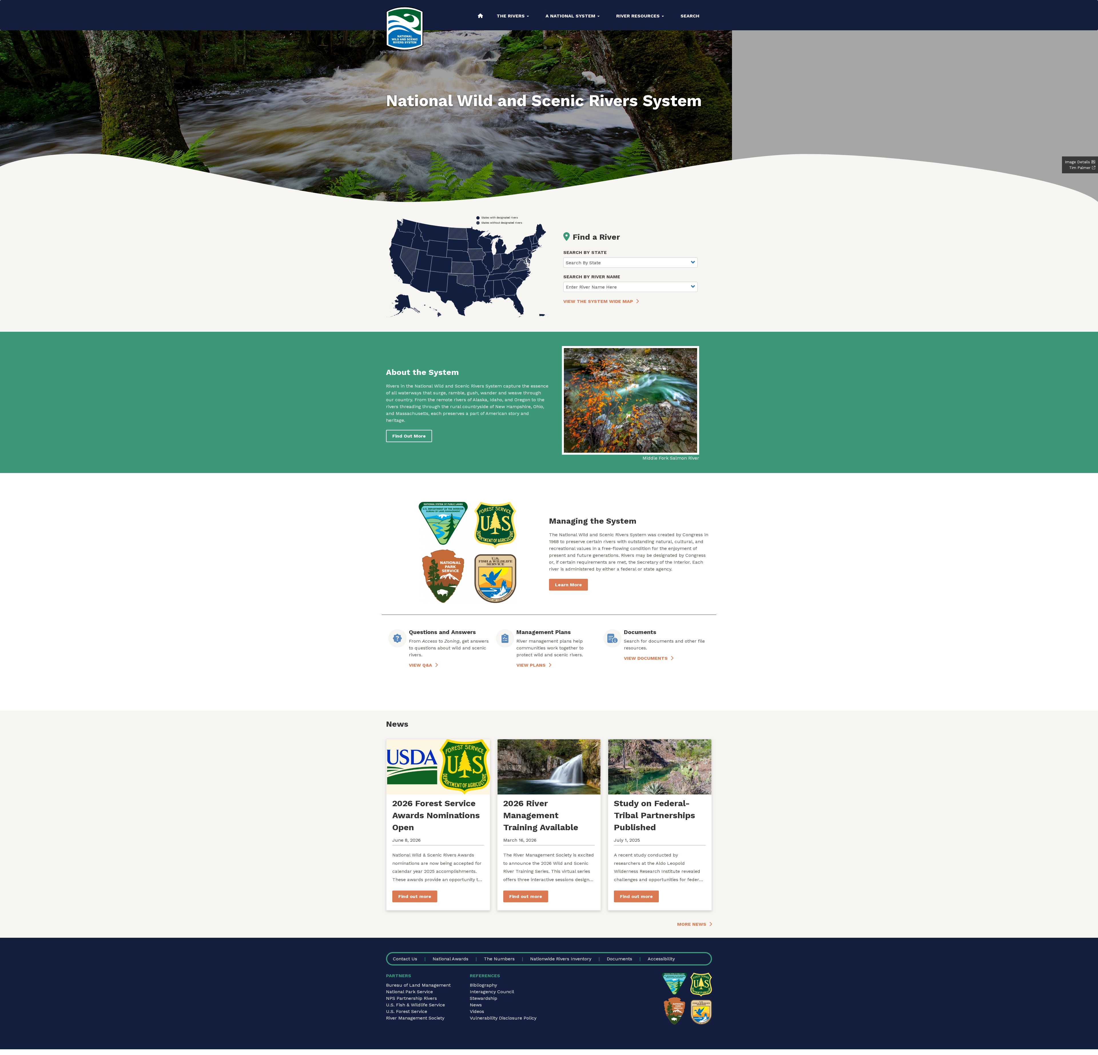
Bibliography (483, 985)
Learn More (568, 584)
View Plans (531, 665)
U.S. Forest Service (406, 1011)
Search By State (585, 252)
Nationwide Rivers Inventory (560, 958)
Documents (619, 958)
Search (690, 16)
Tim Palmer (1080, 168)
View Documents (646, 658)
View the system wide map (598, 301)
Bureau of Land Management (418, 985)
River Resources (638, 16)
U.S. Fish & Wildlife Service (415, 1005)
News (476, 1005)
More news (691, 924)
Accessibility (661, 958)
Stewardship (483, 998)
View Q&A (420, 665)
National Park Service (409, 992)
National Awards (450, 958)
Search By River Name (591, 276)
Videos (477, 1011)
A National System (571, 16)
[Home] (404, 28)
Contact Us (405, 958)
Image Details (1077, 162)
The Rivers (511, 16)
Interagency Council (492, 992)
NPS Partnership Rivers (411, 998)
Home (480, 15)
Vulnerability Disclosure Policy (503, 1018)
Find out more (414, 896)
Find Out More (409, 436)
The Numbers (499, 958)
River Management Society (415, 1018)
